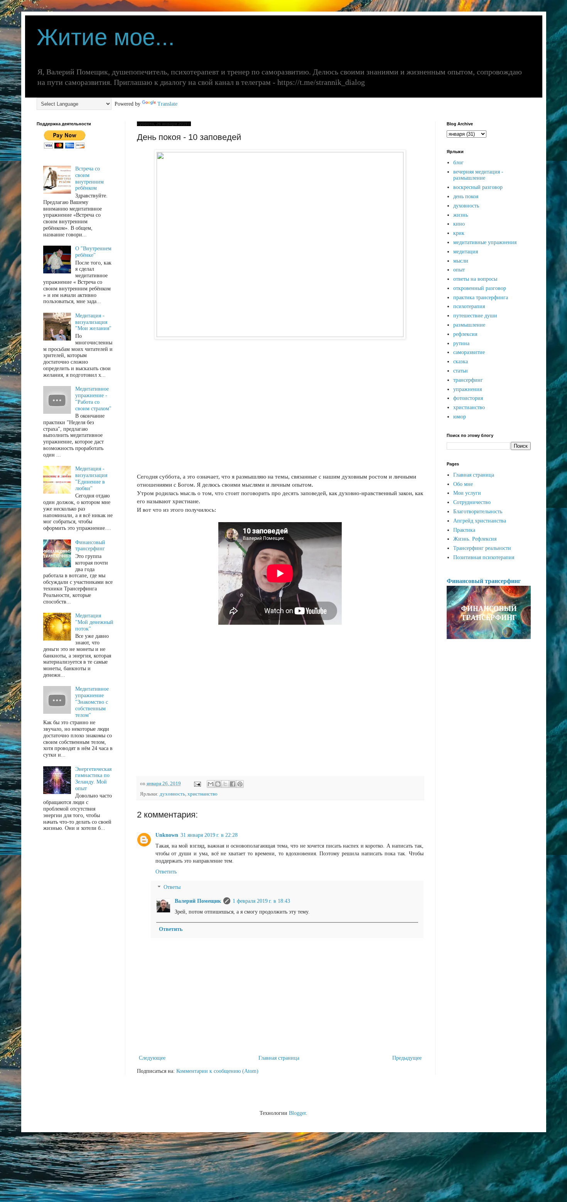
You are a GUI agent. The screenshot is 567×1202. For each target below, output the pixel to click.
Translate (167, 104)
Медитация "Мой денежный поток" (94, 622)
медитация (465, 252)
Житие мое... (106, 37)
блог (458, 162)
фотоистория (468, 398)
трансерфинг (468, 380)
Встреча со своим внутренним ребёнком (89, 178)
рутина (461, 343)
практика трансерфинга (480, 297)
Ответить (166, 872)
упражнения (467, 389)
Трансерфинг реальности (482, 548)
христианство (202, 794)
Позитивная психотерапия (483, 557)
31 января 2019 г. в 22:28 (209, 835)
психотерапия (469, 306)
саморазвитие (469, 352)
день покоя (465, 196)
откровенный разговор (479, 288)
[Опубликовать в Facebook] (232, 784)
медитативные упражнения (484, 242)
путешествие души (475, 316)
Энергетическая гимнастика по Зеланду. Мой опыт (93, 778)
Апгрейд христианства (479, 521)
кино (459, 224)
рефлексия (465, 334)
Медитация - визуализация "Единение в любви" (91, 478)
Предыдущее (407, 1058)
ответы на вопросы (475, 279)
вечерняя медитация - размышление (478, 175)
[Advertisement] (280, 410)
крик (458, 233)
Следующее (152, 1058)
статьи (460, 371)
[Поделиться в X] (225, 784)
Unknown (166, 835)
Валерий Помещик (198, 901)
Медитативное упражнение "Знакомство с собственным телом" (92, 702)
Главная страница (278, 1058)
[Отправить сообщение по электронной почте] (197, 783)
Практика (464, 530)
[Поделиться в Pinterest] (240, 784)
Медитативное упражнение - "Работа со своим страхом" (93, 398)
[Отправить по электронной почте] (210, 784)
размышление (469, 325)
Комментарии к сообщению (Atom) (217, 1071)
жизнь (460, 215)
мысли (460, 261)
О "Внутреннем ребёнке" (93, 252)
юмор (459, 417)
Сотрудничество (472, 502)
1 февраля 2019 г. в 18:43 (261, 901)
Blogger (297, 1113)
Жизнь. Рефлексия (474, 539)
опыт (459, 270)
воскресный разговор (478, 187)
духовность (172, 794)
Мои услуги (467, 493)
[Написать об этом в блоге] (218, 784)
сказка (460, 361)
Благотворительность (477, 511)
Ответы (172, 887)
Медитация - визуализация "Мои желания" (93, 322)
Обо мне (463, 484)
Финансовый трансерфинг (90, 545)
